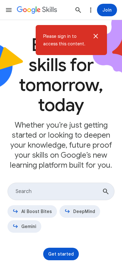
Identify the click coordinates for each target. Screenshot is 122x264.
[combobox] (61, 191)
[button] (95, 40)
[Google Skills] (37, 10)
